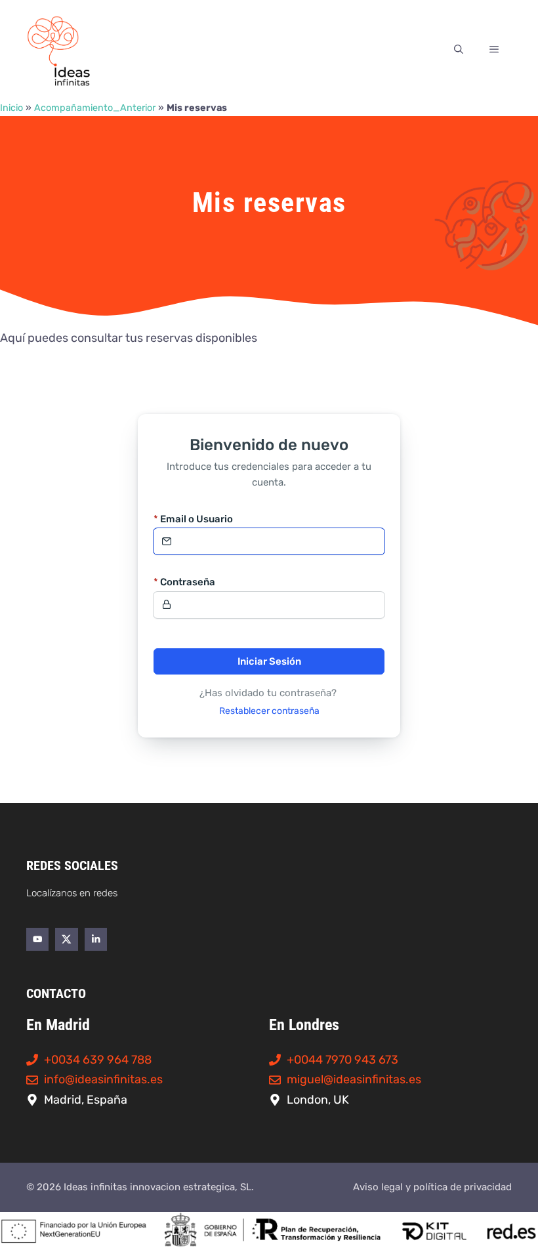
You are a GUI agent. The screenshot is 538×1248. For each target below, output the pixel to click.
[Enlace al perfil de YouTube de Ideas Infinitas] (37, 939)
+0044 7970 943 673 (342, 1059)
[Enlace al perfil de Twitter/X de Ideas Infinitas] (66, 939)
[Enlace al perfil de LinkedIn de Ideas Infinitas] (96, 939)
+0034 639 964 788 (98, 1059)
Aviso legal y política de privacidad (432, 1187)
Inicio (11, 108)
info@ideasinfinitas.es (103, 1079)
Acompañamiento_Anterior (94, 108)
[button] (458, 50)
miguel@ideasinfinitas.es (354, 1079)
